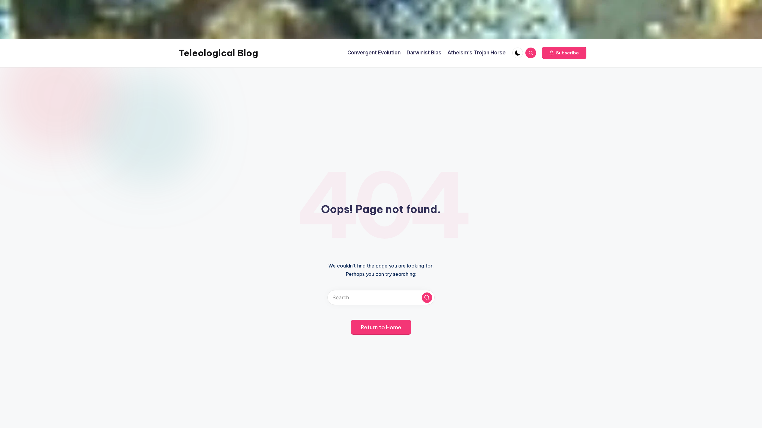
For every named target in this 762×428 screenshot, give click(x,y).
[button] (564, 53)
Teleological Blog (218, 53)
